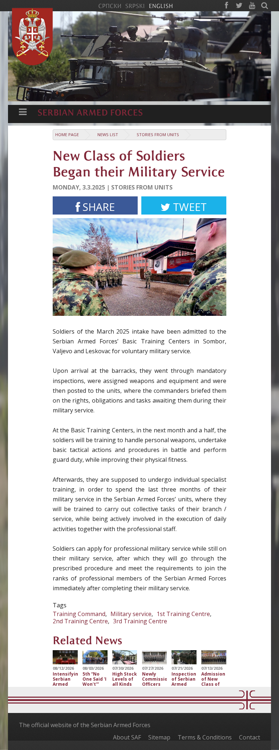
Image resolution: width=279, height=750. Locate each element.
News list (107, 134)
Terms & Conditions (205, 737)
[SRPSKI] (135, 5)
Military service (130, 614)
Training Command (79, 614)
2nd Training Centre (80, 621)
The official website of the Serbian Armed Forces (84, 725)
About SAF (127, 737)
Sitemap (159, 737)
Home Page (67, 134)
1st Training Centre (183, 614)
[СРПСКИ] (109, 5)
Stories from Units (158, 134)
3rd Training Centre (140, 621)
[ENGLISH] (161, 5)
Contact (249, 737)
